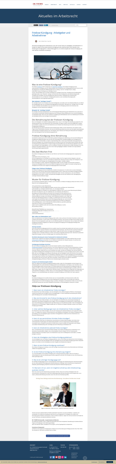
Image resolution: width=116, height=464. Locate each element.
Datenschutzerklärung (42, 462)
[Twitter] (53, 457)
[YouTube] (56, 457)
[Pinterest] (59, 457)
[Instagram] (62, 457)
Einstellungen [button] (94, 462)
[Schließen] (114, 462)
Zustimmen (109, 462)
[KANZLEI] (50, 25)
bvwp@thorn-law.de (53, 452)
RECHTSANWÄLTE (38, 5)
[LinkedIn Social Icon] (65, 457)
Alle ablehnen (102, 462)
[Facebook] (50, 457)
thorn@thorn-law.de (54, 448)
